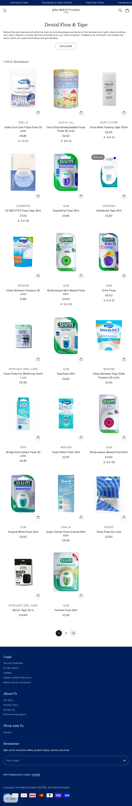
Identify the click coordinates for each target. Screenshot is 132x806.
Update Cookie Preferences (17, 677)
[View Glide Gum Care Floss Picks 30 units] (23, 88)
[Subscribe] (124, 760)
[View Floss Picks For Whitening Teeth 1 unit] (23, 335)
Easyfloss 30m (66, 373)
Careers (7, 732)
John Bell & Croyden (58, 787)
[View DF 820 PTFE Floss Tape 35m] (23, 172)
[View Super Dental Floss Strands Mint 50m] (66, 493)
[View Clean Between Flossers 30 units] (23, 252)
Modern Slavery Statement (17, 682)
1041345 (36, 774)
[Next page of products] (73, 633)
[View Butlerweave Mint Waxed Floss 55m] (66, 252)
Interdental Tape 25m (109, 210)
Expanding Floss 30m (66, 210)
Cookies (7, 672)
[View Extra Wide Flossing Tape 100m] (109, 88)
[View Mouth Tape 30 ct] (23, 571)
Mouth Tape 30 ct (23, 610)
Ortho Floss (109, 290)
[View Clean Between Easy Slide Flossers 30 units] (109, 335)
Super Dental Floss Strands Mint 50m (66, 533)
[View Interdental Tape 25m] (109, 172)
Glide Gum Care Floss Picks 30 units (23, 129)
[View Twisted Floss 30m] (66, 571)
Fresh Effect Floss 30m (66, 452)
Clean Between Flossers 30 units (23, 292)
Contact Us (9, 709)
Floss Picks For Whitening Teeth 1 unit (23, 375)
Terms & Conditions (13, 663)
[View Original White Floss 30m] (23, 493)
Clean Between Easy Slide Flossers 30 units (109, 375)
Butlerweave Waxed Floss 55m (109, 452)
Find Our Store (10, 705)
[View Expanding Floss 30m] (66, 172)
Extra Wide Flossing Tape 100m (109, 127)
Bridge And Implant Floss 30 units (23, 453)
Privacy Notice (11, 668)
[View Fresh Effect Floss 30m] (66, 413)
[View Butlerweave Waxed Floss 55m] (109, 413)
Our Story (8, 700)
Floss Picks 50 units (109, 531)
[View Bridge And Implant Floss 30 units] (23, 413)
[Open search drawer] (120, 10)
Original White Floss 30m (23, 531)
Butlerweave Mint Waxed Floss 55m (66, 292)
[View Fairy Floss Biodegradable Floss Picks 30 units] (66, 88)
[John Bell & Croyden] (66, 10)
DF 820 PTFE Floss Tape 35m (23, 210)
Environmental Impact (14, 714)
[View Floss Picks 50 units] (109, 493)
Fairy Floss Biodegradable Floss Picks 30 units (66, 129)
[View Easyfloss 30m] (66, 335)
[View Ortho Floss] (109, 252)
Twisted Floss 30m (65, 610)
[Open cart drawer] (127, 10)
